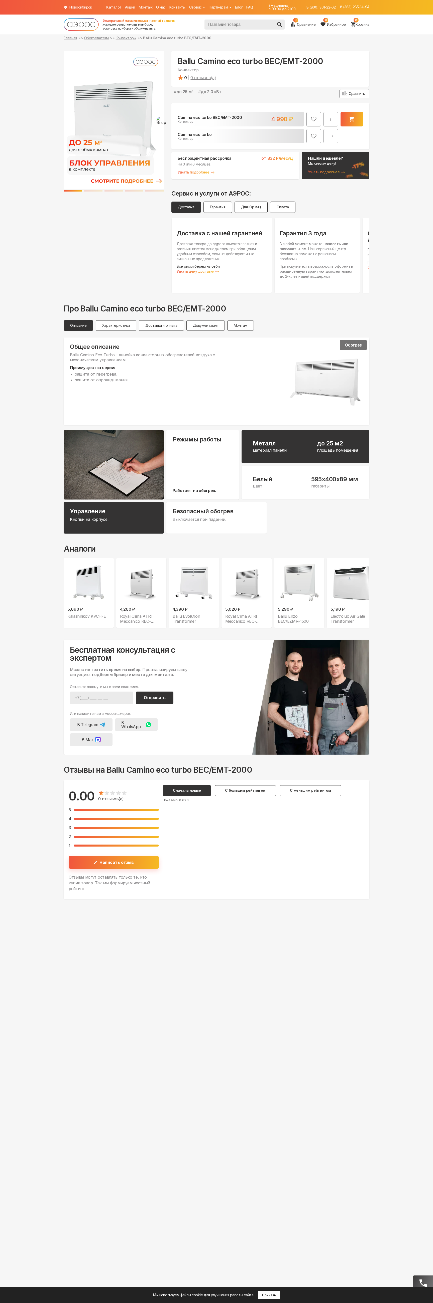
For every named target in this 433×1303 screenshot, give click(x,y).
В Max (87, 739)
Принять (269, 1295)
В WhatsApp (131, 724)
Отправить (155, 698)
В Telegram (87, 724)
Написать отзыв (116, 862)
